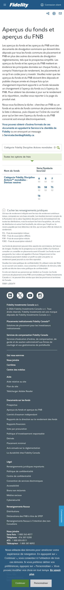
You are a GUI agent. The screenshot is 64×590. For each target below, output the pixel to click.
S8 (45, 187)
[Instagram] (40, 295)
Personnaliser (41, 583)
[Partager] (47, 13)
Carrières (11, 365)
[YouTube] (30, 295)
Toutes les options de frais (17, 157)
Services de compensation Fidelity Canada (27, 335)
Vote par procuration (17, 429)
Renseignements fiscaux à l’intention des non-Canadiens (29, 522)
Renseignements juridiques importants (25, 466)
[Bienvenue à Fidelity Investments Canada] (19, 5)
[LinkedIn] (10, 295)
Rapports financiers (16, 424)
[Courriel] (60, 13)
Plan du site (12, 386)
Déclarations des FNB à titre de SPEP (25, 516)
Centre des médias (16, 369)
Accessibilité (13, 485)
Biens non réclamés (16, 490)
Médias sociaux (14, 495)
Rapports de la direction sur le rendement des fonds (32, 419)
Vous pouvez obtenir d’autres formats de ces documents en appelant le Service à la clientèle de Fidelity (29, 128)
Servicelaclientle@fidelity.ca (19, 135)
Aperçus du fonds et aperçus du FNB (24, 409)
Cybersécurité (13, 500)
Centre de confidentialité (19, 476)
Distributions (13, 511)
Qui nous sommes (15, 355)
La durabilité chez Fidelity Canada (23, 452)
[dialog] (32, 567)
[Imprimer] (54, 13)
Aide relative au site (16, 381)
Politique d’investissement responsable (26, 433)
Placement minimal (16, 443)
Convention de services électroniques (25, 481)
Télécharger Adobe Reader (20, 391)
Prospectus (12, 405)
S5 (39, 187)
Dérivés (10, 438)
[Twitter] (20, 295)
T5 (52, 187)
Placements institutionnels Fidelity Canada (28, 321)
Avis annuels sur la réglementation (23, 448)
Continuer (20, 583)
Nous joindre (13, 360)
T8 (39, 196)
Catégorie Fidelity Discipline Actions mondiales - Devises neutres (19, 180)
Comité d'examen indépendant (22, 414)
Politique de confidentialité (20, 471)
